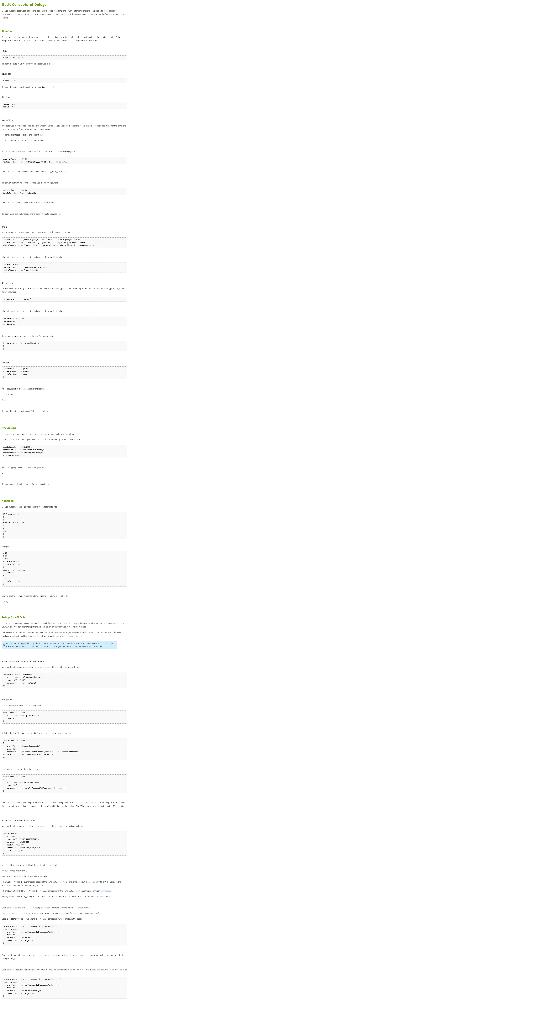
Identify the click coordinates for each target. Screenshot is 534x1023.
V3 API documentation (71, 636)
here (53, 63)
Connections (116, 623)
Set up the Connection (19, 913)
